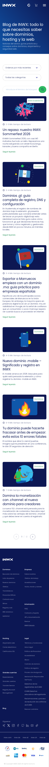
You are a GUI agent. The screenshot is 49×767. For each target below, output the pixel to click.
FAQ (26, 609)
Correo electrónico (9, 647)
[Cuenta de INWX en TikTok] (37, 725)
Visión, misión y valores (33, 587)
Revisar (27, 621)
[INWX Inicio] (9, 5)
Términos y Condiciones (33, 643)
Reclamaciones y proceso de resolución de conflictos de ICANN (35, 701)
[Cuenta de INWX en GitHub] (22, 725)
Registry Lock (7, 608)
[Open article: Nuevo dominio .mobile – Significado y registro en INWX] (24, 357)
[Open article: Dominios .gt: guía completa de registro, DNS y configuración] (24, 200)
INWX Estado (29, 625)
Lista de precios (8, 578)
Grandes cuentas (9, 681)
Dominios (38, 166)
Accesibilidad (30, 655)
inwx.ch (34, 738)
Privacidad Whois (9, 595)
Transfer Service (9, 685)
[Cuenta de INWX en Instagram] (13, 725)
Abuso (27, 660)
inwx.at (25, 738)
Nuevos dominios (9, 582)
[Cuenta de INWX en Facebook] (18, 725)
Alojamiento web (9, 643)
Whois (5, 603)
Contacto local (8, 599)
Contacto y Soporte (32, 613)
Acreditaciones (30, 582)
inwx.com (7, 738)
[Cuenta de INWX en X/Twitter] (8, 725)
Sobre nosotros (30, 574)
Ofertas (5, 587)
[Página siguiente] (32, 536)
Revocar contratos (31, 709)
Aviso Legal (29, 647)
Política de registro (32, 668)
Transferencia (8, 591)
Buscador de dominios (11, 574)
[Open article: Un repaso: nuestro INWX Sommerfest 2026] (24, 126)
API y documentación (32, 617)
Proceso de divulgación (33, 672)
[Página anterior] (16, 536)
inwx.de (17, 738)
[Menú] (44, 5)
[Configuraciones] (28, 5)
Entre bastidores (35, 100)
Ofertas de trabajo (31, 578)
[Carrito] (36, 5)
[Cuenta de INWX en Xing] (4, 725)
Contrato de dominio (32, 664)
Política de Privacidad (33, 651)
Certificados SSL (9, 651)
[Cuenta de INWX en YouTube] (32, 725)
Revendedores (8, 677)
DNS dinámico (8, 612)
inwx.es (42, 738)
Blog (4, 708)
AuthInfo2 (6, 616)
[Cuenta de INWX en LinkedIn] (27, 725)
